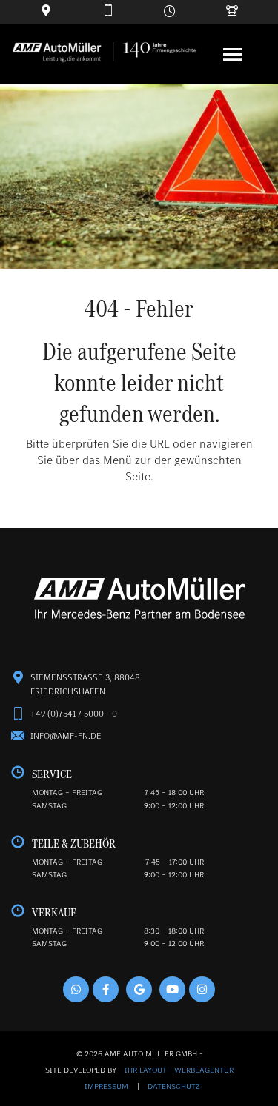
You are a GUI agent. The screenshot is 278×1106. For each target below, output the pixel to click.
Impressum (107, 1086)
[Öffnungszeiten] (170, 12)
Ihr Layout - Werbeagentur (179, 1070)
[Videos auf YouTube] (172, 989)
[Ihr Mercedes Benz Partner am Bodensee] (139, 599)
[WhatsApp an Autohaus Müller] (76, 989)
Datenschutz (174, 1086)
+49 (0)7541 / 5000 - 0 (73, 714)
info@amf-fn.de (66, 736)
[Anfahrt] (46, 12)
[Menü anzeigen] (232, 55)
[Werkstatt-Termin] (232, 12)
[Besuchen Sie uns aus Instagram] (202, 989)
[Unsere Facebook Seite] (106, 989)
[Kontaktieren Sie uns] (108, 12)
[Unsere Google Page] (139, 989)
